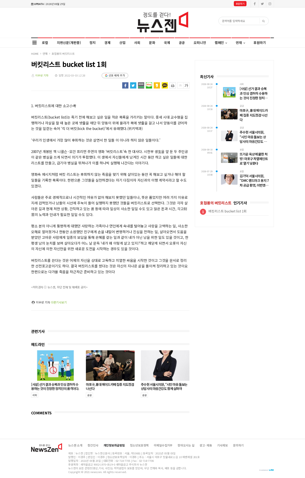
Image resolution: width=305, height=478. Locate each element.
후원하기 (240, 3)
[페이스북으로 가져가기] (125, 85)
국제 (167, 42)
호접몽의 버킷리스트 (63, 54)
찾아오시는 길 (186, 445)
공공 (182, 42)
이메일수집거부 (163, 445)
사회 (137, 42)
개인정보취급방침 (114, 445)
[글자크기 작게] (180, 85)
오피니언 (200, 42)
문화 (152, 42)
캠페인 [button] (220, 42)
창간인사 (93, 445)
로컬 (45, 42)
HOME (34, 54)
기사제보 (222, 445)
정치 (92, 42)
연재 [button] (239, 42)
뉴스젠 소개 (75, 445)
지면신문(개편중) (69, 42)
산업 (122, 42)
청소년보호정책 (139, 445)
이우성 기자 (41, 75)
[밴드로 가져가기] (141, 85)
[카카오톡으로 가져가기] (165, 85)
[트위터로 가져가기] (133, 85)
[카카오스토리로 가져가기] (157, 85)
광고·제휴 (206, 445)
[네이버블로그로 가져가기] (149, 85)
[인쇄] (173, 85)
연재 (45, 54)
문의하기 (238, 445)
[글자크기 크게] (186, 85)
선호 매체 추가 (117, 75)
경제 (107, 42)
